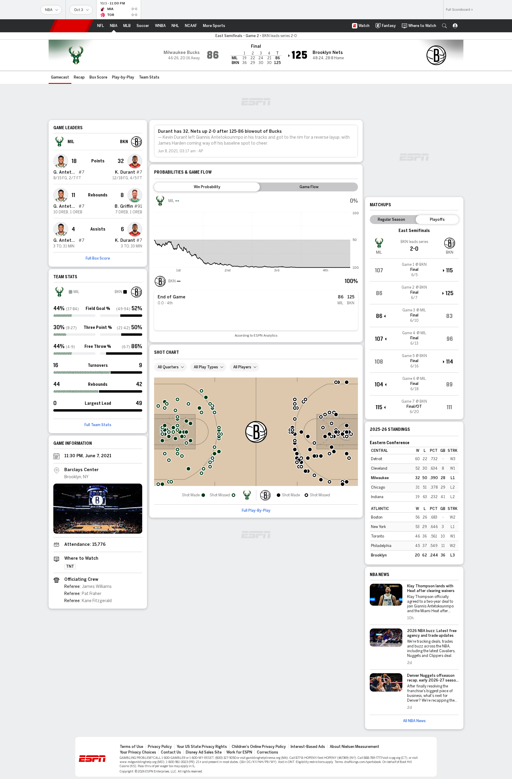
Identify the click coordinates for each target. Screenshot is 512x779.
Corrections (267, 752)
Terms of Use (131, 747)
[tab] (207, 187)
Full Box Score (98, 258)
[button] (444, 25)
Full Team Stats (97, 425)
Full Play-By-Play (256, 510)
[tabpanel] (256, 266)
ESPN (71, 25)
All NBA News (414, 721)
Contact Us (171, 752)
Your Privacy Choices (138, 752)
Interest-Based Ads (308, 747)
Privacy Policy (160, 747)
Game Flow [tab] (309, 187)
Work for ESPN (239, 752)
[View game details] (414, 270)
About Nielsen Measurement (354, 747)
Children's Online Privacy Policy (259, 747)
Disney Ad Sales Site (204, 752)
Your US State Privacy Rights (202, 747)
